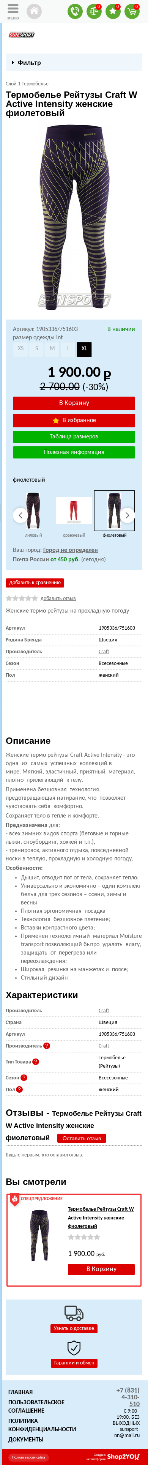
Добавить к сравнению (35, 583)
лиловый (33, 535)
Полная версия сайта (28, 1458)
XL (84, 349)
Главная (20, 1392)
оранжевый (74, 535)
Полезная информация (74, 452)
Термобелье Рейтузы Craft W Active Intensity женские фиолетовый (101, 1218)
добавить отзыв (58, 599)
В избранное (78, 420)
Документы (26, 1440)
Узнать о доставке (74, 1328)
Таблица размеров (74, 437)
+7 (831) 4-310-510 (128, 1397)
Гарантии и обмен (74, 1363)
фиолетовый (114, 535)
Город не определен (70, 550)
